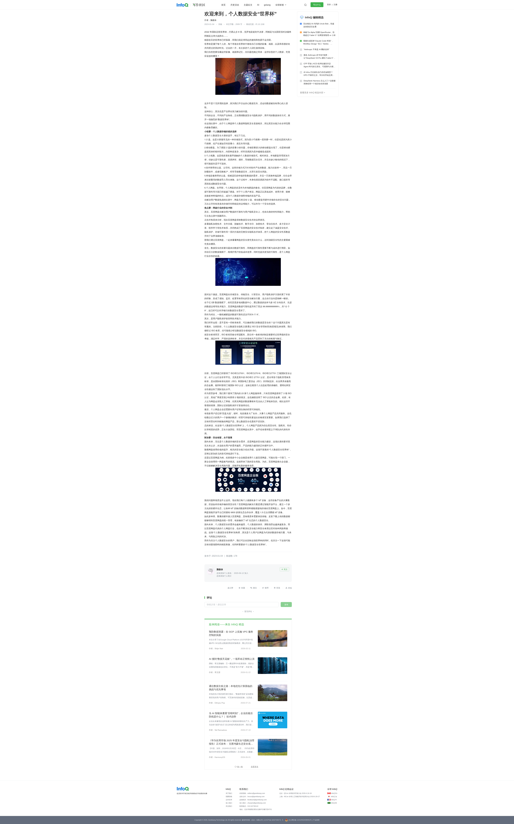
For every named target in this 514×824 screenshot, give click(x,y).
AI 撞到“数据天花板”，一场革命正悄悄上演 (231, 659)
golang (267, 5)
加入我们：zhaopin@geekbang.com (252, 803)
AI (258, 5)
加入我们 (229, 803)
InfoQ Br (334, 803)
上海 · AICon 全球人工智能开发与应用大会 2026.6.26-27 (299, 796)
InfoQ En (334, 793)
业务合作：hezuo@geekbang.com (251, 796)
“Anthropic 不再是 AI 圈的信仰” (316, 49)
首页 (223, 5)
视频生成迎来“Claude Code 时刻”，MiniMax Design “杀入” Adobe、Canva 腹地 (318, 42)
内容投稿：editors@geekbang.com (252, 793)
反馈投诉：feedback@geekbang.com (253, 800)
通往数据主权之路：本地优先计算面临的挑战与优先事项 (230, 688)
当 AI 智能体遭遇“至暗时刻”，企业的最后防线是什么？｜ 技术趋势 (231, 715)
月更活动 (234, 5)
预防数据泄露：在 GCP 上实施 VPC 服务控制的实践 (231, 633)
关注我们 (229, 806)
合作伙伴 (229, 800)
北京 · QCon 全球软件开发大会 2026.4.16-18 (295, 793)
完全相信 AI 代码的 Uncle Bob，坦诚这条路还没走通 (318, 25)
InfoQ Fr (334, 800)
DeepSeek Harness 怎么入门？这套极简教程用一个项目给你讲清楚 (320, 82)
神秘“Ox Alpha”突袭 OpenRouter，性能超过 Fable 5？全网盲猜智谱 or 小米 (319, 33)
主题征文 (248, 5)
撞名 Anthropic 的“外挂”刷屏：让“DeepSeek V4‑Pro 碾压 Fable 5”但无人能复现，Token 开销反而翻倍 (319, 56)
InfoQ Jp (334, 796)
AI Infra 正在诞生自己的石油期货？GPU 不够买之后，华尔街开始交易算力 (319, 74)
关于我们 (229, 793)
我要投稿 (229, 796)
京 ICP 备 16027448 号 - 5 (273, 820)
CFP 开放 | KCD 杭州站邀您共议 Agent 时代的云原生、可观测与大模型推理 (319, 65)
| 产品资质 (316, 820)
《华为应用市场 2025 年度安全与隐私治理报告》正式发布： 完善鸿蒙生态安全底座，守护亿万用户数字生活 (231, 742)
